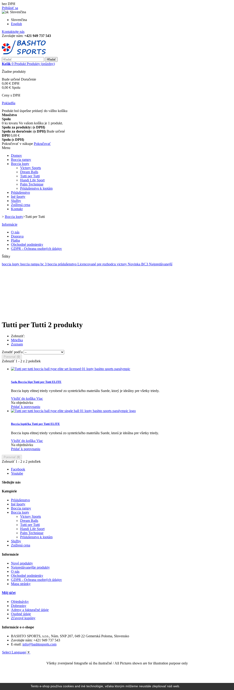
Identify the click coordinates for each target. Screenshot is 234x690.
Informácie (9, 224)
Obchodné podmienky (27, 244)
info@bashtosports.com (39, 644)
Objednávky (20, 602)
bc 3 (44, 264)
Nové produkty (22, 563)
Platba (15, 240)
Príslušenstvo (20, 192)
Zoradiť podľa (12, 352)
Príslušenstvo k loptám (36, 188)
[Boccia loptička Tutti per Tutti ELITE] (73, 411)
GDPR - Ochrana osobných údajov (36, 249)
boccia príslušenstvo (62, 264)
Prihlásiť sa (10, 8)
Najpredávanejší (160, 264)
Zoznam (17, 344)
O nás (15, 232)
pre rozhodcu (107, 264)
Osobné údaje (21, 614)
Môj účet (9, 593)
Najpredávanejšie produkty (30, 567)
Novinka (134, 264)
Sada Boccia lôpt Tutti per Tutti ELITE (36, 382)
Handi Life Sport (32, 180)
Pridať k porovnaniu (25, 407)
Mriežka (17, 340)
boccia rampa (30, 264)
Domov (16, 155)
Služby (16, 201)
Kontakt (17, 209)
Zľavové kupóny (23, 618)
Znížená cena (20, 205)
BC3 (145, 264)
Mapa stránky (21, 584)
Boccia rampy (21, 160)
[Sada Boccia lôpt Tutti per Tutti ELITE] (70, 369)
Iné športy (18, 197)
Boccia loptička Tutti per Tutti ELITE (35, 424)
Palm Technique (31, 184)
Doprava (17, 236)
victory (122, 264)
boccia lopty (11, 264)
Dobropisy (18, 606)
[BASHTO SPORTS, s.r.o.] (24, 55)
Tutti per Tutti (30, 176)
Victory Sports (30, 168)
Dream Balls (29, 172)
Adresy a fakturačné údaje (30, 610)
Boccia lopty (20, 164)
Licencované (87, 264)
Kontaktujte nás (13, 32)
